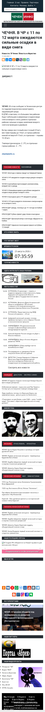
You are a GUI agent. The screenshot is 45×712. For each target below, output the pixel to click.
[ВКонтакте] (10, 59)
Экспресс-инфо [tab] (30, 375)
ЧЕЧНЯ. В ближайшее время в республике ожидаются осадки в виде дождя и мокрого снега (21, 191)
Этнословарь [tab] (19, 444)
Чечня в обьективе (9, 673)
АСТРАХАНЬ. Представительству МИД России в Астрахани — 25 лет (22, 313)
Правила (24, 2)
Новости (6, 53)
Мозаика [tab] (8, 444)
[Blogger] (3, 59)
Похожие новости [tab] (11, 167)
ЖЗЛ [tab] (24, 476)
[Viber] (20, 59)
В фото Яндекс (18, 700)
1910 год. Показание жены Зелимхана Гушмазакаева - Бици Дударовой (22, 483)
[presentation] (40, 420)
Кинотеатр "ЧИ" (8, 679)
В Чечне (14, 53)
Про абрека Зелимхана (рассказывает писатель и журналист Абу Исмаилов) (20, 493)
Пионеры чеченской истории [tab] (16, 507)
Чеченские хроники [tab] (12, 476)
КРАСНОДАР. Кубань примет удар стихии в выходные (21, 214)
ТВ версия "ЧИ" (7, 667)
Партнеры (34, 2)
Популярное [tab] (26, 167)
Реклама (23, 5)
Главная (10, 2)
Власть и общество (27, 53)
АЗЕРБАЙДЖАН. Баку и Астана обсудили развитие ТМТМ (23, 340)
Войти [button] (31, 5)
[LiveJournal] (17, 59)
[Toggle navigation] (5, 25)
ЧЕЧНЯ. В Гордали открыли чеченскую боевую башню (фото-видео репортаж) (22, 382)
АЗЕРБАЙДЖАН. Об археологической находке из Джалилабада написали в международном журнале (22, 328)
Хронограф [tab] (31, 444)
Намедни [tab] (8, 375)
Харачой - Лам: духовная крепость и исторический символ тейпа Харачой (20, 500)
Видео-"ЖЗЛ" (7, 670)
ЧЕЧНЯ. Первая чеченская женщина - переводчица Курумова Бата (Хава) (21, 457)
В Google (11, 697)
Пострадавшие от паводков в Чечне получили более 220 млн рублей (21, 352)
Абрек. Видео (7, 676)
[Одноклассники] (13, 59)
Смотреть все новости (19, 367)
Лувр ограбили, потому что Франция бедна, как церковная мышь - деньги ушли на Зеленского (19, 394)
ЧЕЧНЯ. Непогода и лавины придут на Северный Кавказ (22, 173)
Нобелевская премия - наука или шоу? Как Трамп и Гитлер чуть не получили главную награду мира (21, 388)
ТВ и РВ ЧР (6, 685)
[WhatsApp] (24, 59)
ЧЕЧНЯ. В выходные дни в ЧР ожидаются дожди (19, 197)
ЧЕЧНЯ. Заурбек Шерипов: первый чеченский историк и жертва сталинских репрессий (22, 463)
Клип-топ (5, 682)
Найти (31, 9)
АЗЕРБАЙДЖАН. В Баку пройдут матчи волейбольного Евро (22, 346)
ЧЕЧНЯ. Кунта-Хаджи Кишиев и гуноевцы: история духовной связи (20, 451)
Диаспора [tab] (18, 375)
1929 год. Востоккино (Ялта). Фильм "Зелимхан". (20, 488)
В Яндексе (22, 697)
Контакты (14, 5)
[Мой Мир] (6, 59)
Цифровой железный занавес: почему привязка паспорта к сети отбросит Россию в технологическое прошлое (24, 320)
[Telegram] (27, 59)
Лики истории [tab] (33, 476)
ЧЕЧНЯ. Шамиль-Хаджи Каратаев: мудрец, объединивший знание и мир (17, 469)
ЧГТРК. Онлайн (7, 688)
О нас (17, 2)
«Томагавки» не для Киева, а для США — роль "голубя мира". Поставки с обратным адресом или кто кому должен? (22, 401)
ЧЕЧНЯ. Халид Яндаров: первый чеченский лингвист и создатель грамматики (22, 532)
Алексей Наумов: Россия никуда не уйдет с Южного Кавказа (24, 335)
